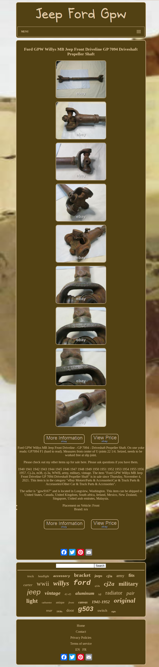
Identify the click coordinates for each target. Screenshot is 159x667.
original (124, 600)
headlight (43, 576)
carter (28, 585)
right (113, 611)
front (71, 602)
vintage (52, 593)
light (32, 601)
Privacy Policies (80, 637)
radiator (113, 593)
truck (30, 576)
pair (130, 593)
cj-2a (97, 586)
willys (61, 583)
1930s (59, 611)
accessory (61, 576)
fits (132, 575)
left (99, 594)
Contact (81, 631)
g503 (85, 609)
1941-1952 (101, 601)
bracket (82, 575)
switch (102, 610)
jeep (34, 592)
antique (60, 602)
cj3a (109, 576)
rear (49, 611)
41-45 (68, 594)
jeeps (98, 576)
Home (81, 625)
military (128, 584)
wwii (43, 583)
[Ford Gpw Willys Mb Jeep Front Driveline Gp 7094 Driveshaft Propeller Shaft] (80, 79)
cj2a (109, 583)
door (70, 610)
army (120, 575)
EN (77, 649)
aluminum (84, 593)
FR (84, 649)
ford (82, 583)
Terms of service (81, 643)
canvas (83, 602)
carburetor (47, 602)
